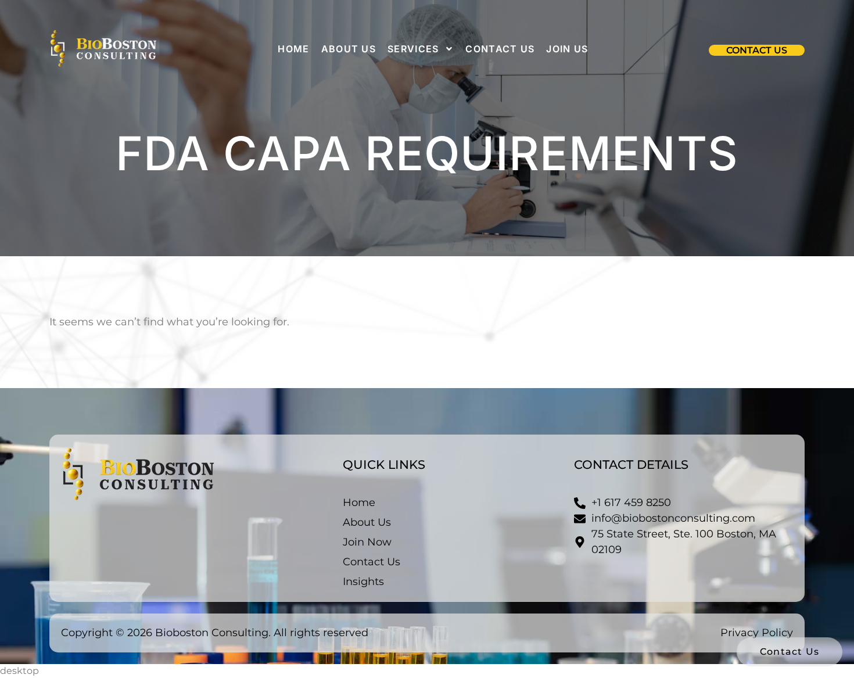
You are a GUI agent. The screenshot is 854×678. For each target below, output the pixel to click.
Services (413, 49)
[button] (757, 50)
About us (348, 49)
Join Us (567, 49)
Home (293, 49)
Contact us (499, 49)
